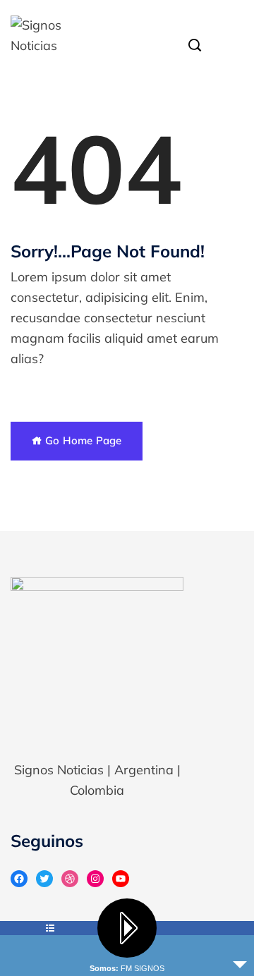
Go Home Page (81, 440)
